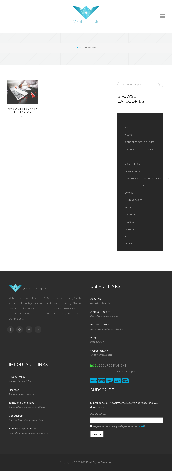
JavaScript (131, 193)
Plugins (129, 222)
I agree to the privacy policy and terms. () (118, 426)
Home (78, 47)
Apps (128, 127)
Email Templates (134, 171)
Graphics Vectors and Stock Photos (142, 178)
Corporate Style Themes (139, 142)
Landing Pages (133, 200)
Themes (129, 236)
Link (141, 426)
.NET (127, 120)
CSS (127, 156)
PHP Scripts (132, 214)
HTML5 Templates (134, 185)
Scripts (129, 229)
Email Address (98, 414)
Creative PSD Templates (139, 149)
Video (128, 243)
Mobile (129, 207)
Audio (128, 135)
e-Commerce (132, 163)
